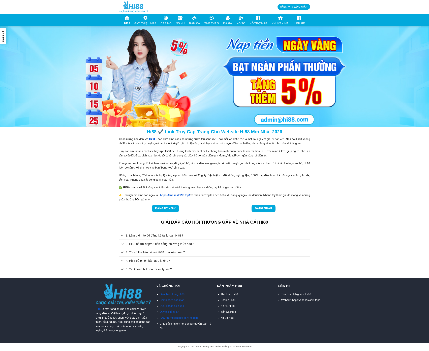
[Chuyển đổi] (122, 235)
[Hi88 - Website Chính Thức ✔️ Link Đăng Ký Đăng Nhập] (133, 7)
